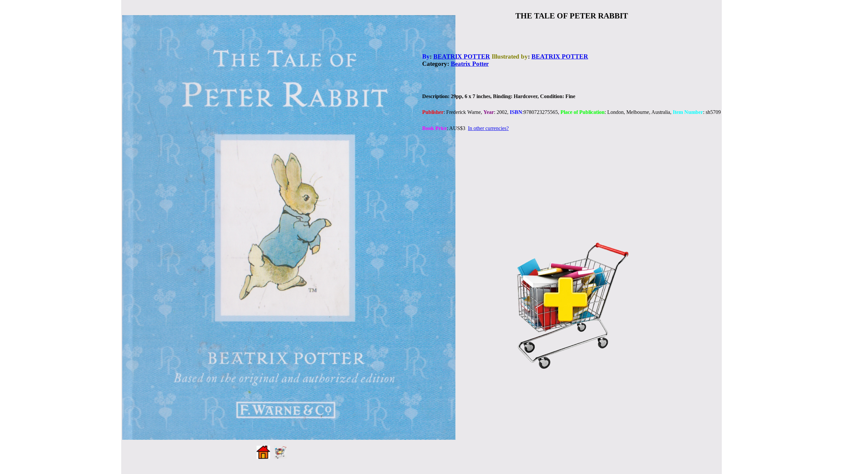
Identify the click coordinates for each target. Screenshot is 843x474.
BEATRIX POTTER (461, 56)
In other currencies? (488, 128)
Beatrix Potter (470, 63)
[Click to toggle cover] (288, 227)
